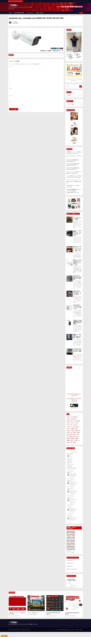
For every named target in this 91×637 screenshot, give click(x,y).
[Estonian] (74, 534)
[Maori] (74, 541)
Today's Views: (70, 563)
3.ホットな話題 (15, 596)
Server (77, 596)
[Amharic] (69, 531)
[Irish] (70, 538)
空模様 (63, 6)
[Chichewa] (72, 532)
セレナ (71, 424)
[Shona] (72, 544)
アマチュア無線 (77, 420)
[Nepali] (70, 543)
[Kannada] (74, 538)
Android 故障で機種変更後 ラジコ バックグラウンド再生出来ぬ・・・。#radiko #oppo (74, 191)
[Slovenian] (69, 546)
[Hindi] (72, 537)
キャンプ (72, 422)
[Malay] (72, 541)
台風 (79, 430)
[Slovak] (68, 546)
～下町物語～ (13, 5)
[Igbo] (68, 538)
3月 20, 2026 (12, 615)
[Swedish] (68, 547)
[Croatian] (68, 534)
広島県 (78, 432)
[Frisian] (70, 535)
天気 (81, 6)
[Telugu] (71, 547)
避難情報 (72, 438)
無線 (38, 596)
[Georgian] (72, 535)
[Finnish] (68, 535)
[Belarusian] (74, 531)
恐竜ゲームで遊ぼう (39, 12)
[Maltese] (73, 541)
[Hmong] (73, 537)
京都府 (76, 428)
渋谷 (67, 436)
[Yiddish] (72, 549)
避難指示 (76, 438)
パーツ (67, 599)
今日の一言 (72, 6)
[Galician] (71, 535)
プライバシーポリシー (30, 12)
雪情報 (68, 442)
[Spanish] (73, 546)
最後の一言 (76, 6)
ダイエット (75, 424)
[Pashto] (72, 543)
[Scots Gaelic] (71, 546)
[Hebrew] (71, 537)
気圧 (78, 434)
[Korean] (69, 540)
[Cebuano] (71, 532)
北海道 (76, 430)
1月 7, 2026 (49, 615)
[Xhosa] (71, 549)
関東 (79, 6)
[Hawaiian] (70, 537)
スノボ (68, 424)
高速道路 (74, 442)
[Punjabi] (68, 544)
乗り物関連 (20, 596)
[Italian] (71, 538)
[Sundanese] (74, 546)
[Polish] (74, 543)
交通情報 (72, 428)
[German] (73, 535)
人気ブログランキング (74, 407)
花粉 (77, 436)
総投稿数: (68, 566)
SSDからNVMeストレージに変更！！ (74, 185)
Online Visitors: (70, 560)
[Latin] (73, 540)
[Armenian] (71, 531)
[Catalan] (70, 532)
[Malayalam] (71, 541)
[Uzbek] (68, 549)
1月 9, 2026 (31, 614)
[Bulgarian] (69, 532)
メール (11, 95)
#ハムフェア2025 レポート (72, 156)
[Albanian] (68, 531)
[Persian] (73, 543)
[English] (72, 534)
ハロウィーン (69, 426)
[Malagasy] (70, 541)
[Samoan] (70, 546)
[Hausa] (69, 537)
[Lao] (72, 540)
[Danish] (70, 534)
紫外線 (74, 436)
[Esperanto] (73, 534)
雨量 (76, 440)
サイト (10, 102)
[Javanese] (73, 538)
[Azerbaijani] (72, 531)
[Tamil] (70, 547)
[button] (79, 12)
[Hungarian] (74, 537)
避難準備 (68, 440)
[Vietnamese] (69, 549)
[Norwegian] (71, 543)
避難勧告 (68, 438)
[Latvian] (74, 540)
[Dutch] (71, 534)
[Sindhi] (74, 544)
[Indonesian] (69, 538)
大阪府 (68, 432)
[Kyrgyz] (71, 540)
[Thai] (72, 547)
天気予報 (68, 6)
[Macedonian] (69, 541)
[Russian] (70, 544)
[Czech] (69, 534)
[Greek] (74, 535)
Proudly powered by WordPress (13, 629)
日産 (67, 434)
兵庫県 (73, 430)
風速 (71, 442)
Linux (70, 417)
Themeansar (28, 629)
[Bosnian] (68, 532)
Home (10, 12)
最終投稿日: (69, 569)
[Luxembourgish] (68, 541)
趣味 (57, 596)
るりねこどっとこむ (70, 420)
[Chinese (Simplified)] (73, 532)
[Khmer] (68, 540)
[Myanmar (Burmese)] (69, 543)
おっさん (68, 418)
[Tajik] (69, 547)
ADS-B (52, 596)
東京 (65, 6)
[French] (69, 535)
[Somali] (72, 546)
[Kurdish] (70, 540)
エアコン (68, 422)
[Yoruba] (73, 549)
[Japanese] (72, 538)
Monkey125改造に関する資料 (19, 12)
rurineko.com (75, 417)
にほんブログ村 (74, 395)
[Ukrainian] (74, 547)
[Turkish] (73, 547)
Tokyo (74, 451)
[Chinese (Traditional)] (74, 532)
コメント (11, 66)
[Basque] (73, 531)
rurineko (15, 22)
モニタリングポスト (76, 426)
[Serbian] (71, 544)
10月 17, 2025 (68, 615)
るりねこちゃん (73, 418)
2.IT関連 (71, 596)
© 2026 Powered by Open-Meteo (72, 467)
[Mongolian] (68, 543)
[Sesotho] (73, 544)
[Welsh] (70, 549)
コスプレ (76, 422)
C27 (67, 417)
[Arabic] (70, 531)
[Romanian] (69, 544)
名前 (10, 88)
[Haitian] (68, 537)
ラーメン (68, 428)
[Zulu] (74, 549)
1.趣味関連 (11, 596)
